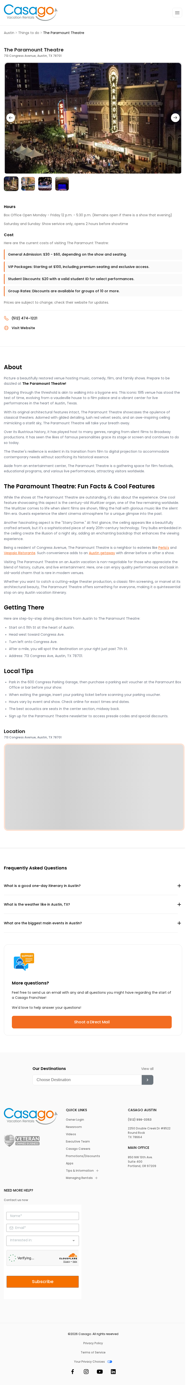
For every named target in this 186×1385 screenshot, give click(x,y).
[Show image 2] (28, 183)
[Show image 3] (45, 183)
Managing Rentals (79, 1178)
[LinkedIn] (113, 1372)
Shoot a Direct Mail (92, 1022)
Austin (9, 33)
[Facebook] (73, 1372)
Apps (69, 1163)
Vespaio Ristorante (19, 553)
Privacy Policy (93, 1343)
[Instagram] (86, 1372)
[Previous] (10, 117)
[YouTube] (100, 1372)
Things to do (28, 33)
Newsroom (74, 1127)
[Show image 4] (62, 183)
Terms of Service (93, 1352)
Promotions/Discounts (83, 1156)
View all (147, 1069)
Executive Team (78, 1141)
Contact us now (16, 1200)
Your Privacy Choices (89, 1361)
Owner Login (75, 1119)
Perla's (163, 548)
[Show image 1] (11, 183)
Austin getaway (102, 553)
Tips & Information (80, 1170)
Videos (71, 1134)
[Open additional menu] (177, 12)
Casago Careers (78, 1149)
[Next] (175, 117)
